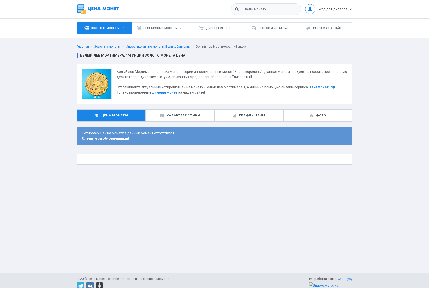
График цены (252, 115)
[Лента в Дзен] (99, 286)
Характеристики (183, 115)
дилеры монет (165, 92)
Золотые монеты (107, 46)
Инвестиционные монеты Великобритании (158, 46)
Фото (321, 115)
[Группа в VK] (90, 286)
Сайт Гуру (345, 279)
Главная (83, 46)
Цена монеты (114, 115)
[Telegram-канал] (80, 286)
